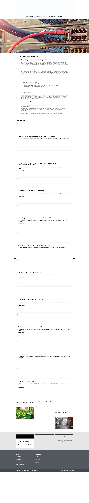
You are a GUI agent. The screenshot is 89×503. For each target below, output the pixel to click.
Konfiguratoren (60, 16)
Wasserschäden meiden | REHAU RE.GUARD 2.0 (31, 327)
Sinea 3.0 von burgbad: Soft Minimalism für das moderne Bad (36, 136)
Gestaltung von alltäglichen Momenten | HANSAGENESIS (34, 218)
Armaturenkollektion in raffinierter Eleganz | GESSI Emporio (35, 245)
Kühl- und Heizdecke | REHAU (26, 381)
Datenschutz (23, 470)
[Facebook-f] (72, 456)
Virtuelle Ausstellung (52, 16)
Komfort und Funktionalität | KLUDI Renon (30, 299)
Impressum (18, 470)
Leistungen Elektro (38, 16)
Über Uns (45, 16)
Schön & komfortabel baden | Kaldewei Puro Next (33, 354)
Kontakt (28, 470)
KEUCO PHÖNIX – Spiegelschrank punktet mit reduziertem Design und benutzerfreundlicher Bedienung (38, 164)
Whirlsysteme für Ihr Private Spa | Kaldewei (31, 190)
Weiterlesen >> (21, 140)
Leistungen (31, 16)
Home (27, 16)
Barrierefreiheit (34, 470)
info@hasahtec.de (21, 464)
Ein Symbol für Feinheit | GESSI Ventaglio (30, 272)
